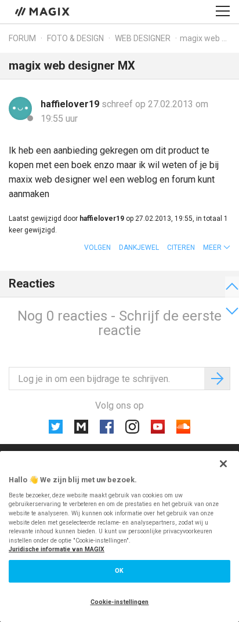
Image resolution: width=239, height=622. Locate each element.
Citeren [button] (181, 247)
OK (119, 570)
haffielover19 (71, 104)
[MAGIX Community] (43, 11)
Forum (22, 38)
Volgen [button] (97, 247)
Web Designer (143, 38)
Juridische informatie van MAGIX (56, 549)
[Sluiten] (223, 463)
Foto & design (75, 38)
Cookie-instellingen (119, 602)
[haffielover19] (20, 108)
